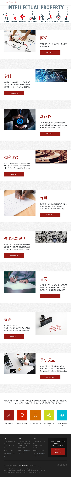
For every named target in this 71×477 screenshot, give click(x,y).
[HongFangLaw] (10, 2)
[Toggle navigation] (66, 2)
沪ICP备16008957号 (23, 465)
